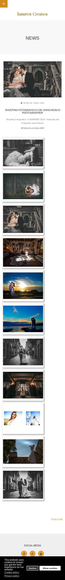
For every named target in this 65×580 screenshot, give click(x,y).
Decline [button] (32, 568)
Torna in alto (57, 519)
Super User (39, 103)
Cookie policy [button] (11, 572)
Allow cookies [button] (50, 568)
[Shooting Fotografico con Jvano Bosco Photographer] (32, 79)
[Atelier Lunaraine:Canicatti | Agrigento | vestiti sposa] (32, 14)
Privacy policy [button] (11, 576)
